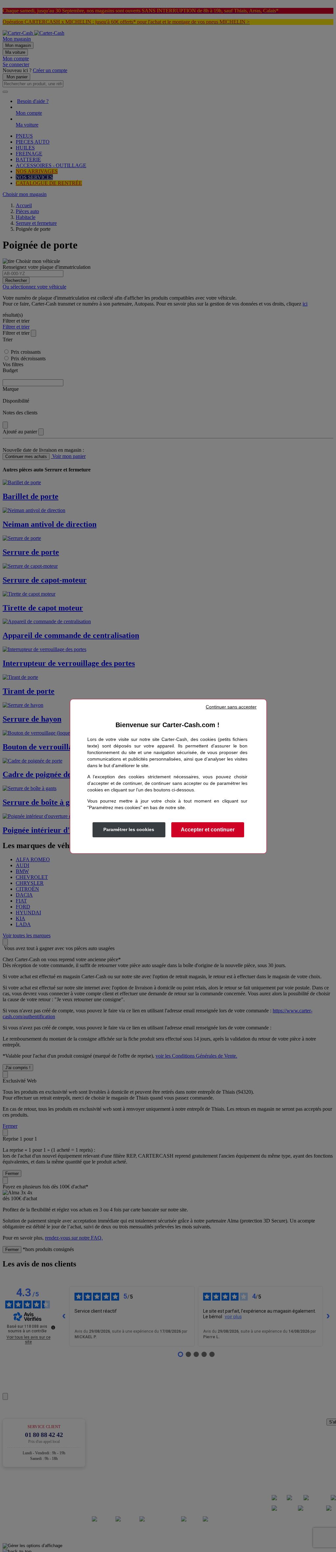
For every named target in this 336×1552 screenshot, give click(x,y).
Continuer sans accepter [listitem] (231, 706)
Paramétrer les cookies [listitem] (128, 829)
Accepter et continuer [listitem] (208, 829)
